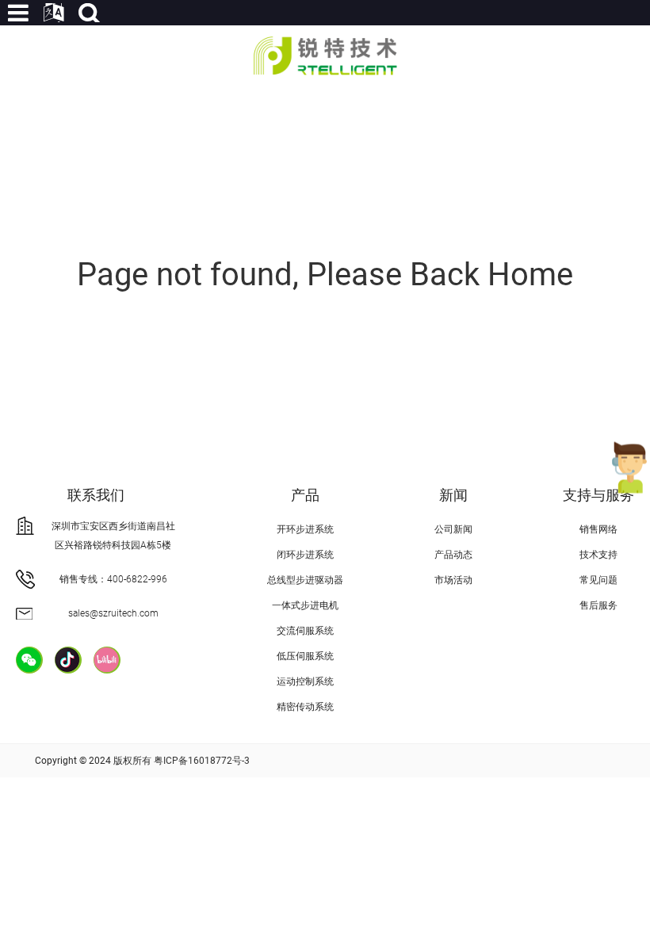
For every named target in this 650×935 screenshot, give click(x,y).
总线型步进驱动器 (305, 580)
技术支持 (598, 554)
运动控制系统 (305, 681)
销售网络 (598, 529)
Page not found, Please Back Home (325, 274)
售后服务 (598, 605)
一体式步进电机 (305, 605)
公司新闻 (453, 529)
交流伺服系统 (305, 630)
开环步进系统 (305, 529)
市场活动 (453, 580)
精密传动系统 (305, 706)
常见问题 (598, 580)
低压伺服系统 (305, 656)
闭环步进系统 (305, 554)
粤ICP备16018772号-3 (202, 760)
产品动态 (453, 554)
